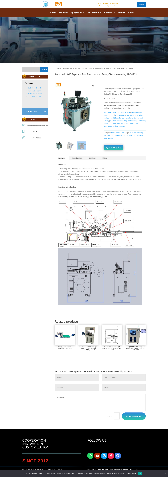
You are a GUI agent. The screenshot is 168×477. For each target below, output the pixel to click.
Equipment (76, 13)
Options (92, 158)
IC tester (113, 121)
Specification (77, 158)
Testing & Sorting (34, 91)
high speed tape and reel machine (117, 112)
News (131, 13)
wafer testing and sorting (127, 121)
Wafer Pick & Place (35, 94)
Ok (140, 473)
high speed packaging (119, 135)
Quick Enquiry (113, 147)
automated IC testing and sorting (126, 123)
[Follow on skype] (104, 456)
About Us (63, 13)
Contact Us (109, 13)
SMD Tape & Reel (34, 88)
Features (61, 158)
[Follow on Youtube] (97, 456)
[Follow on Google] (118, 456)
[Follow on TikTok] (111, 456)
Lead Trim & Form (34, 97)
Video (104, 158)
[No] (165, 473)
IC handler (117, 118)
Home (53, 13)
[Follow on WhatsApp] (90, 456)
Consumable (93, 13)
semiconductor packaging (125, 115)
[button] (93, 86)
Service (121, 13)
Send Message (133, 416)
